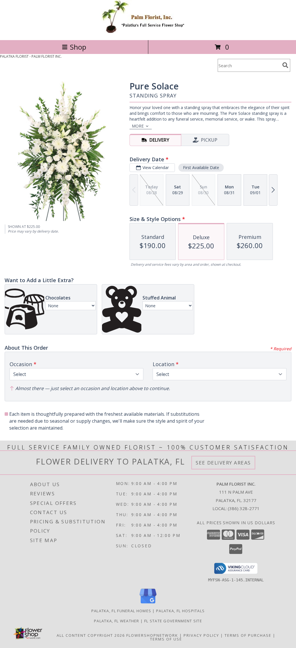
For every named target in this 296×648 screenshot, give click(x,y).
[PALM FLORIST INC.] (148, 31)
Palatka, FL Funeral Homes (121, 610)
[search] (285, 65)
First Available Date (201, 167)
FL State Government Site (173, 620)
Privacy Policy (201, 635)
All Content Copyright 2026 (91, 635)
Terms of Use (166, 639)
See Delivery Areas (223, 462)
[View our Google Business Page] (148, 603)
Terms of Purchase (248, 635)
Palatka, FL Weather (116, 620)
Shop (78, 47)
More (138, 126)
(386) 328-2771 (244, 508)
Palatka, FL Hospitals (180, 610)
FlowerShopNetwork (152, 635)
